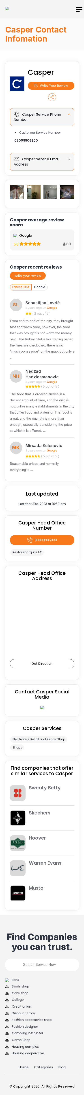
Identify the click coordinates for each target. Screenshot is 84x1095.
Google (39, 287)
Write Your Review (54, 85)
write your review (28, 275)
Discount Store (23, 1013)
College (18, 1000)
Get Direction (42, 663)
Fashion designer (25, 1027)
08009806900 (26, 140)
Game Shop (21, 1040)
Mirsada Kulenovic (44, 445)
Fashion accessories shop (32, 1020)
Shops (17, 747)
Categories (43, 1067)
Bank (15, 980)
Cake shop (20, 993)
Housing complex (25, 1047)
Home (24, 1067)
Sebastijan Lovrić (43, 302)
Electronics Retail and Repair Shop (39, 739)
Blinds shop (20, 986)
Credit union (21, 1006)
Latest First (20, 287)
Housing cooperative (28, 1053)
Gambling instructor (27, 1033)
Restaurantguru (25, 552)
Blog (62, 1067)
